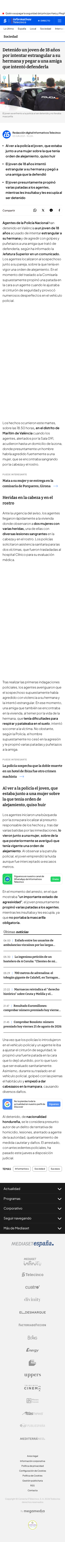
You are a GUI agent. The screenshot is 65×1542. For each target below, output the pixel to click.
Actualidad (12, 1188)
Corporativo (13, 1208)
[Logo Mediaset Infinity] (32, 1261)
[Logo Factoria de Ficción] (32, 1324)
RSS (32, 1485)
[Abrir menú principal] (59, 21)
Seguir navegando (17, 1218)
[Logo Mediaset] (32, 1246)
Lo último (9, 29)
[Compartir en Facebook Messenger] (51, 210)
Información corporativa (32, 1461)
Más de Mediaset (16, 1228)
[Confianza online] (32, 1528)
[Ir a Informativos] (21, 20)
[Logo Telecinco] (32, 1274)
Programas (12, 1198)
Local (33, 29)
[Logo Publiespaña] (32, 1425)
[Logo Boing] (32, 1337)
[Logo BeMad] (32, 1362)
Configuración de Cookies (32, 1470)
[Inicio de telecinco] (5, 21)
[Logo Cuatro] (32, 1287)
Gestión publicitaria (32, 1480)
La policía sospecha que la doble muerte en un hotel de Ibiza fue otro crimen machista (32, 771)
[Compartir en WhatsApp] (35, 210)
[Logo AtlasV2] (32, 1413)
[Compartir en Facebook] (59, 210)
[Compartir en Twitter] (43, 210)
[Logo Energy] (32, 1350)
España (22, 29)
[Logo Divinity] (32, 1299)
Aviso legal (32, 1456)
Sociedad (45, 29)
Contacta (33, 1490)
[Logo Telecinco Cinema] (32, 1388)
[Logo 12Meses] (33, 1400)
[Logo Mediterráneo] (32, 1438)
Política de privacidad (32, 1466)
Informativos (22, 1169)
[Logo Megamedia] (34, 1511)
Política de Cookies (32, 1475)
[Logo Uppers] (32, 1375)
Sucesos (55, 1169)
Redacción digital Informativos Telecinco (36, 132)
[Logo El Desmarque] (33, 1312)
